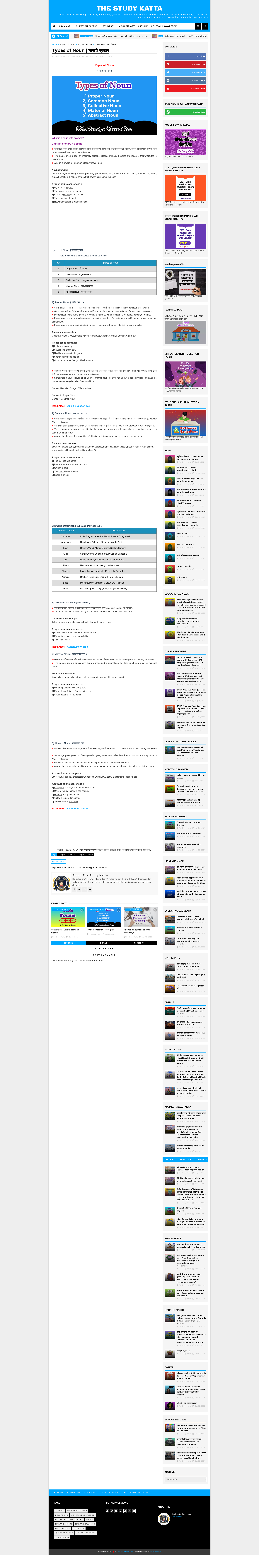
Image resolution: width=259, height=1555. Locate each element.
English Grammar (67, 44)
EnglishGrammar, (105, 56)
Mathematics (62, 1528)
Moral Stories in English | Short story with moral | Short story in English (191, 1090)
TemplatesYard (125, 1552)
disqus (103, 943)
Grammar (65, 26)
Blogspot (155, 1552)
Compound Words (77, 808)
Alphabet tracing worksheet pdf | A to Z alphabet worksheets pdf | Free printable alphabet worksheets (191, 1260)
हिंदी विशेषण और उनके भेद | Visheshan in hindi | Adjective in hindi (71, 36)
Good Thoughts (64, 1519)
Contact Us (73, 1492)
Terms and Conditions (135, 1492)
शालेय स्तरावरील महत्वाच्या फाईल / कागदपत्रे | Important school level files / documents (191, 1428)
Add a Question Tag (78, 406)
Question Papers (86, 26)
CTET (110, 36)
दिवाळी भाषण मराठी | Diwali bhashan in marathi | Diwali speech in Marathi (191, 1011)
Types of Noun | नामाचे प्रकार (100, 929)
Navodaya (78, 1528)
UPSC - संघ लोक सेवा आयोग (187, 1403)
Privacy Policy (109, 1492)
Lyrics (89, 1519)
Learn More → (178, 1516)
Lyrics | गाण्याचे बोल (184, 566)
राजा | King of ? (183, 1351)
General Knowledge (164, 26)
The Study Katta (130, 8)
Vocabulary (127, 26)
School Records (86, 1533)
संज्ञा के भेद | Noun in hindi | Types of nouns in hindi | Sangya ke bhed (191, 894)
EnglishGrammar (85, 44)
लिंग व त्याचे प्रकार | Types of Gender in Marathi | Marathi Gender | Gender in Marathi (190, 789)
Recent (170, 1159)
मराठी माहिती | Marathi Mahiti (188, 555)
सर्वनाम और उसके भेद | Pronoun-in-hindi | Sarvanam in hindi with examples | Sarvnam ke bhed (191, 880)
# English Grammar (66, 854)
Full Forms (182, 577)
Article (143, 26)
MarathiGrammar (85, 1524)
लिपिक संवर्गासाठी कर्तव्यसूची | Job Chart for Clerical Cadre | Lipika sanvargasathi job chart (191, 1455)
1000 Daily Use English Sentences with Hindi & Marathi (188, 941)
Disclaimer (90, 1492)
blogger (68, 943)
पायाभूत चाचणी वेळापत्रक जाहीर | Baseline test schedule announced (188, 621)
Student (108, 26)
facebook (139, 943)
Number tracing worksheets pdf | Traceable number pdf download (190, 1293)
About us (58, 1492)
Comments (201, 1159)
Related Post (59, 903)
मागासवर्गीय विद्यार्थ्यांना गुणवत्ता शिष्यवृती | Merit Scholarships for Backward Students (189, 1441)
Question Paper (64, 1533)
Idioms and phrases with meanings (137, 931)
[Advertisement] (104, 226)
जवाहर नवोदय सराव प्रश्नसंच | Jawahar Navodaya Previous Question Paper (191, 725)
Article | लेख (182, 533)
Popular (185, 1159)
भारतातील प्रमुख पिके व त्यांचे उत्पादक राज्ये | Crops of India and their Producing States (191, 1115)
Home (54, 44)
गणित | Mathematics (186, 544)
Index (80, 1519)
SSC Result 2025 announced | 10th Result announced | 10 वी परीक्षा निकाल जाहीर (191, 634)
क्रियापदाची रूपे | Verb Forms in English (65, 931)
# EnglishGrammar (85, 854)
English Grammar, (90, 56)
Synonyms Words (77, 646)
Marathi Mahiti (63, 1524)
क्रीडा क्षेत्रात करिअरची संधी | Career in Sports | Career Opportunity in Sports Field (191, 1375)
